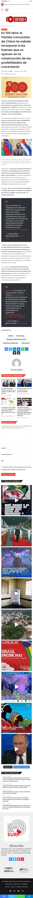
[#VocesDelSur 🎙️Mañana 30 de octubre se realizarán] (16, 718)
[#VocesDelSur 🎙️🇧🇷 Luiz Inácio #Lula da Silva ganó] (16, 562)
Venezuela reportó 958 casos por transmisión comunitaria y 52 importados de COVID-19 (8, 411)
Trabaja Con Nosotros (22, 886)
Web (2, 460)
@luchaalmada (17, 295)
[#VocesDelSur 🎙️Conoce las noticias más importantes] (16, 500)
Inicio (3, 26)
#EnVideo (9, 291)
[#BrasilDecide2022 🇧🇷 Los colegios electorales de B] (16, 593)
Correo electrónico (6, 454)
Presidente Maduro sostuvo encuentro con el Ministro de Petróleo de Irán (8, 391)
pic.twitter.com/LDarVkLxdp (16, 230)
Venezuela (9, 26)
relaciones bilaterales (11, 343)
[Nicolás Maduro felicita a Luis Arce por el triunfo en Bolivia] (24, 383)
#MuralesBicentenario (14, 315)
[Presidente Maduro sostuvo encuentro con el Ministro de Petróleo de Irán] (8, 383)
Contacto (7, 886)
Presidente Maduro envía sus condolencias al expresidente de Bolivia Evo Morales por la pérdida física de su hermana (24, 411)
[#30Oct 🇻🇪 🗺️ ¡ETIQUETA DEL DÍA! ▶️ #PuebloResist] (16, 624)
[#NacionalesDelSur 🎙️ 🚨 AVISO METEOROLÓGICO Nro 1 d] (16, 687)
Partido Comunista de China (17, 339)
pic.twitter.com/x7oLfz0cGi (16, 317)
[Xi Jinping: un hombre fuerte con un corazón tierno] (16, 531)
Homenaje (20, 336)
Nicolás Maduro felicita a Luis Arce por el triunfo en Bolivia (24, 390)
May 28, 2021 (22, 323)
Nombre (3, 448)
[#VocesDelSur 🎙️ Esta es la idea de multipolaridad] (16, 749)
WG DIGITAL (24, 884)
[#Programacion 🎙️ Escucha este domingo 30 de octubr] (16, 656)
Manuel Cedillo (7, 71)
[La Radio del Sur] (6, 9)
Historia (13, 886)
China (11, 336)
